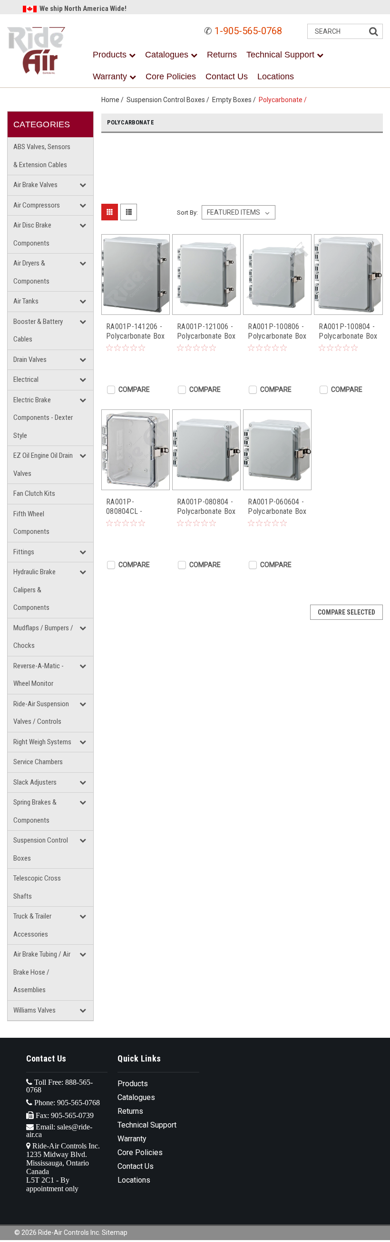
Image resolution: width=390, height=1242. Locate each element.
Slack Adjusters (35, 782)
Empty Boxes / (235, 100)
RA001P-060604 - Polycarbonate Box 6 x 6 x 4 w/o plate (277, 506)
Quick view (135, 307)
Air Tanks (26, 301)
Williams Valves (34, 1010)
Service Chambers (38, 762)
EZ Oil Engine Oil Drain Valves (43, 464)
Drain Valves (30, 359)
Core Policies (171, 76)
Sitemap (114, 1232)
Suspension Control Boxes (40, 849)
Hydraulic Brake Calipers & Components (34, 590)
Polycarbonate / (284, 100)
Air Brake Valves (35, 184)
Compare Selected (346, 612)
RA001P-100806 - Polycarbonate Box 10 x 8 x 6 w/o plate (277, 331)
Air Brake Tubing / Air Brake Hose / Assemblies (41, 972)
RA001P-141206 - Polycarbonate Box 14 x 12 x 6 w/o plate (135, 331)
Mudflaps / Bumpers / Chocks (43, 637)
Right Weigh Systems (42, 742)
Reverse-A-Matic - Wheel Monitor (38, 675)
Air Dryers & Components (31, 272)
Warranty (111, 76)
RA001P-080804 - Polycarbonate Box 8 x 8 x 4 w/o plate (206, 506)
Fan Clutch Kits (34, 493)
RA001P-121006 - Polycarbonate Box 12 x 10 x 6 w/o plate (206, 331)
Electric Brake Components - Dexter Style (43, 418)
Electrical (26, 379)
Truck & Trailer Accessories (32, 925)
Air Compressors (36, 205)
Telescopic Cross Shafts (37, 887)
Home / (114, 100)
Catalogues (168, 54)
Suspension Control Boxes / (169, 100)
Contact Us (226, 76)
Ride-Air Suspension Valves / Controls (41, 713)
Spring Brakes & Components (35, 811)
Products (111, 54)
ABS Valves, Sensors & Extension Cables (41, 155)
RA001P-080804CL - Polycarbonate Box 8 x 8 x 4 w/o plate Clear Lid (135, 506)
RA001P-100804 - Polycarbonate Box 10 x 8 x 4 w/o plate (348, 331)
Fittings (23, 552)
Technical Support (281, 54)
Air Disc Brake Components (32, 234)
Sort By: (187, 212)
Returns (222, 54)
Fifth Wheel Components (31, 523)
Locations (275, 76)
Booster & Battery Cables (38, 330)
